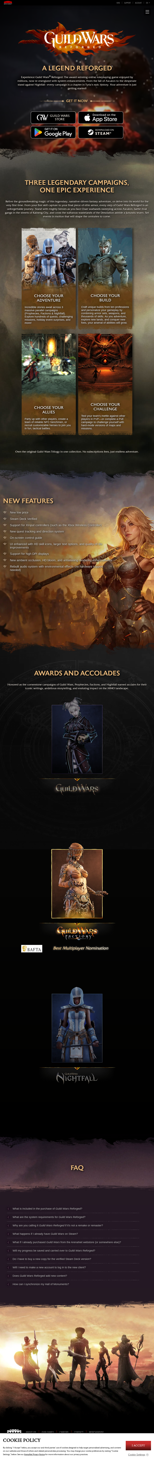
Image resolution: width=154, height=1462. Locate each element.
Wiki (118, 2)
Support (127, 2)
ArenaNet (15, 1432)
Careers (64, 1432)
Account (138, 2)
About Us (31, 1432)
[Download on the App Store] (100, 117)
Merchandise (96, 1432)
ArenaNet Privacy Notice (34, 1454)
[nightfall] (77, 1035)
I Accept (138, 1445)
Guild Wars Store (60, 117)
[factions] (77, 891)
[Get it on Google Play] (53, 132)
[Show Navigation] (147, 11)
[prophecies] (77, 747)
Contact (78, 1432)
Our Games (48, 1432)
